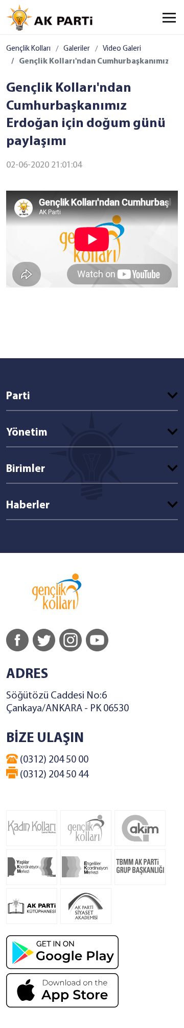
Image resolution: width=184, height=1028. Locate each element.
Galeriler (76, 49)
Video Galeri (122, 49)
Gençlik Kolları (28, 49)
